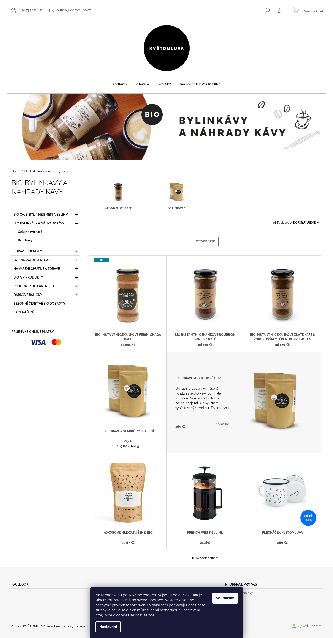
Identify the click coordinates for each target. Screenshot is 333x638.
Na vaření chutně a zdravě (37, 269)
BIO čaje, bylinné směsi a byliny (41, 214)
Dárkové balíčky (28, 295)
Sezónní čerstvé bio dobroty (39, 303)
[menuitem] (120, 84)
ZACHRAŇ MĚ (24, 312)
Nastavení (108, 627)
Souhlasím (225, 598)
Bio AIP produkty (28, 277)
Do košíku (223, 424)
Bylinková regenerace (33, 260)
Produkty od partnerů (34, 286)
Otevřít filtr (205, 241)
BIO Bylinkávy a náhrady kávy (39, 223)
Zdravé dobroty (28, 251)
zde (151, 615)
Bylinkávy (25, 240)
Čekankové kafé (30, 232)
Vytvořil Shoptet (309, 626)
